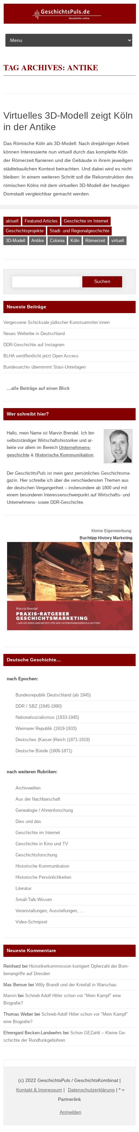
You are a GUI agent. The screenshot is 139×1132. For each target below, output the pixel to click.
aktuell (12, 220)
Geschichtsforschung (36, 854)
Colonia (57, 240)
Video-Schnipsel (31, 921)
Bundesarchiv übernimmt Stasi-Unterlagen (44, 367)
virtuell (117, 240)
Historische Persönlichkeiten (43, 877)
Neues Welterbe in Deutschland (34, 333)
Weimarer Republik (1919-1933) (46, 728)
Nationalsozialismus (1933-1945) (47, 717)
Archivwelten (28, 788)
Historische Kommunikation (42, 866)
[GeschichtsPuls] (69, 22)
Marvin (10, 995)
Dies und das (28, 821)
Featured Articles (41, 220)
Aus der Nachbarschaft (38, 799)
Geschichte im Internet (86, 220)
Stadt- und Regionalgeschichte (79, 230)
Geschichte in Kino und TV (42, 843)
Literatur (23, 888)
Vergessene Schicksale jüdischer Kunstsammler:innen (56, 322)
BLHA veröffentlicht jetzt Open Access (41, 355)
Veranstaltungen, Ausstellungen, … (50, 910)
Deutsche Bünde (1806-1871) (44, 750)
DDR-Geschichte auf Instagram (33, 344)
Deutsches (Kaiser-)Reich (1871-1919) (53, 739)
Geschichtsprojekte (25, 230)
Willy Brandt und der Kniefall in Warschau (75, 984)
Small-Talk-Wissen (34, 899)
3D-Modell (15, 240)
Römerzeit (95, 240)
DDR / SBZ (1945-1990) (39, 706)
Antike (37, 240)
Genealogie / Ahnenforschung (44, 810)
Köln (75, 240)
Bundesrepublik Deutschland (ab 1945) (53, 695)
